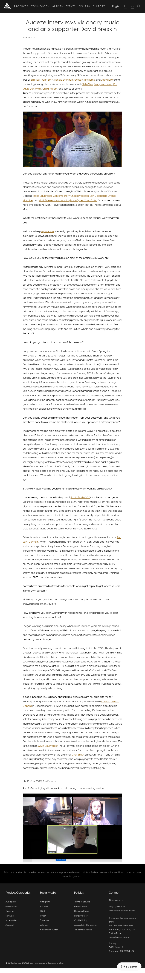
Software (9, 916)
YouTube (44, 906)
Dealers (84, 6)
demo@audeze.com (119, 937)
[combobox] (116, 6)
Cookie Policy (80, 920)
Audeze (17, 963)
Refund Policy (81, 906)
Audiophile (10, 902)
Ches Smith (78, 755)
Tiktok (42, 911)
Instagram (45, 902)
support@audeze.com (124, 910)
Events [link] (71, 6)
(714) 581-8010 (119, 907)
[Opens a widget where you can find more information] (129, 966)
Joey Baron (107, 80)
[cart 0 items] (132, 6)
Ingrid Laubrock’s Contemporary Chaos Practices (61, 196)
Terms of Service (82, 902)
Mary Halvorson (103, 84)
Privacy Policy (81, 916)
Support (99, 6)
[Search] (138, 7)
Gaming (9, 911)
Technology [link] (40, 6)
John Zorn (47, 80)
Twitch (43, 916)
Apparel (9, 925)
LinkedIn (44, 925)
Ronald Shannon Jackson (68, 80)
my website (47, 231)
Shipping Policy (81, 911)
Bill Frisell (35, 80)
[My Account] (125, 6)
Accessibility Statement (85, 925)
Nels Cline (87, 84)
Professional (11, 906)
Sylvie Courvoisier (47, 746)
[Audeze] (7, 6)
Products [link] (21, 6)
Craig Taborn (49, 89)
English (116, 6)
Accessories (11, 920)
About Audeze (116, 900)
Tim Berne (89, 80)
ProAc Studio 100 (80, 497)
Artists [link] (57, 6)
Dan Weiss (35, 89)
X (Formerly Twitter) (49, 930)
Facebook (45, 920)
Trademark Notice (83, 930)
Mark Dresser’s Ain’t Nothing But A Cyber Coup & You (68, 200)
